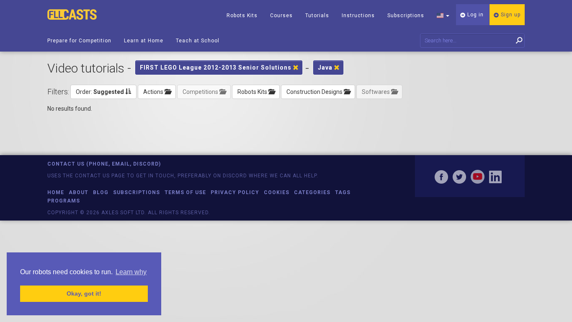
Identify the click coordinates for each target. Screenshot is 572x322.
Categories (312, 192)
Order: (100, 91)
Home (55, 192)
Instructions (358, 15)
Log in (475, 15)
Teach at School (197, 41)
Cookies (276, 192)
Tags (342, 192)
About (78, 192)
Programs (63, 201)
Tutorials (317, 15)
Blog (100, 192)
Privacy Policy (235, 192)
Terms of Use (185, 192)
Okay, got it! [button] (84, 293)
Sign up (509, 15)
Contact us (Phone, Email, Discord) (104, 164)
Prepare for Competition (79, 41)
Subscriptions (405, 15)
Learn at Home (143, 41)
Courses (281, 15)
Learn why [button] (131, 271)
